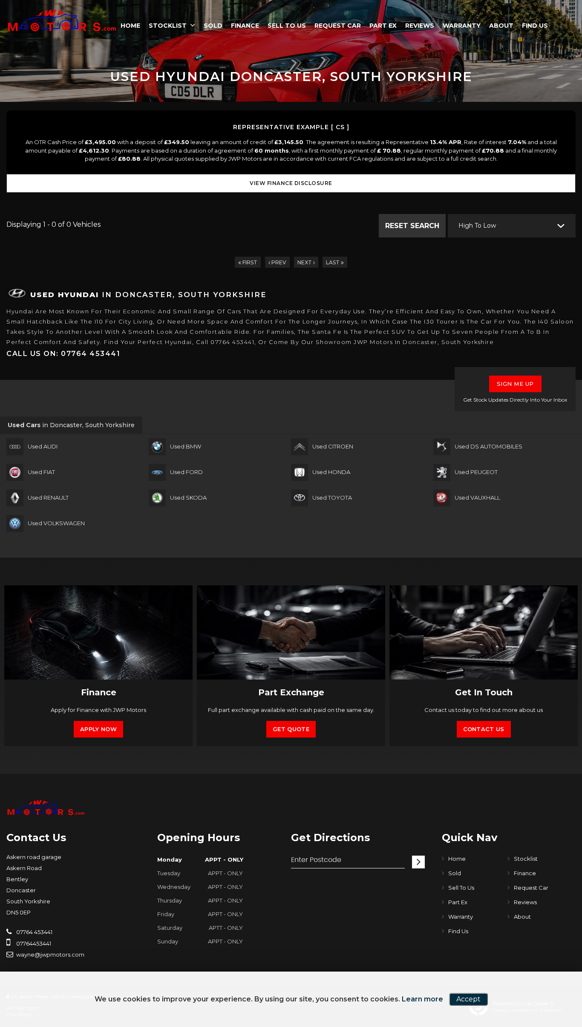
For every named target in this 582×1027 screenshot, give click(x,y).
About (501, 25)
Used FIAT (41, 472)
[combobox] (512, 225)
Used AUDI (43, 446)
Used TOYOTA (332, 497)
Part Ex (383, 25)
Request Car (337, 25)
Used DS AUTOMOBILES (488, 446)
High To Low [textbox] (477, 225)
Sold (213, 25)
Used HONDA (331, 472)
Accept (468, 999)
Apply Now (98, 729)
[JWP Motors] (61, 20)
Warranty (462, 25)
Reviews (419, 25)
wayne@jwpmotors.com (49, 954)
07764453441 (33, 943)
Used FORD (186, 472)
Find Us (535, 25)
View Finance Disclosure (291, 183)
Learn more (422, 999)
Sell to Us (287, 25)
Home (130, 25)
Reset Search (412, 226)
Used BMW (185, 446)
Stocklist (168, 25)
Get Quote (291, 729)
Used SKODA (188, 497)
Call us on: (63, 354)
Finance (245, 25)
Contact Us (483, 729)
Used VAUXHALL (477, 497)
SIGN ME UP (515, 383)
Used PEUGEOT (476, 472)
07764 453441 (33, 932)
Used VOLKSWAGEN (56, 523)
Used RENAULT (48, 497)
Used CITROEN (332, 446)
